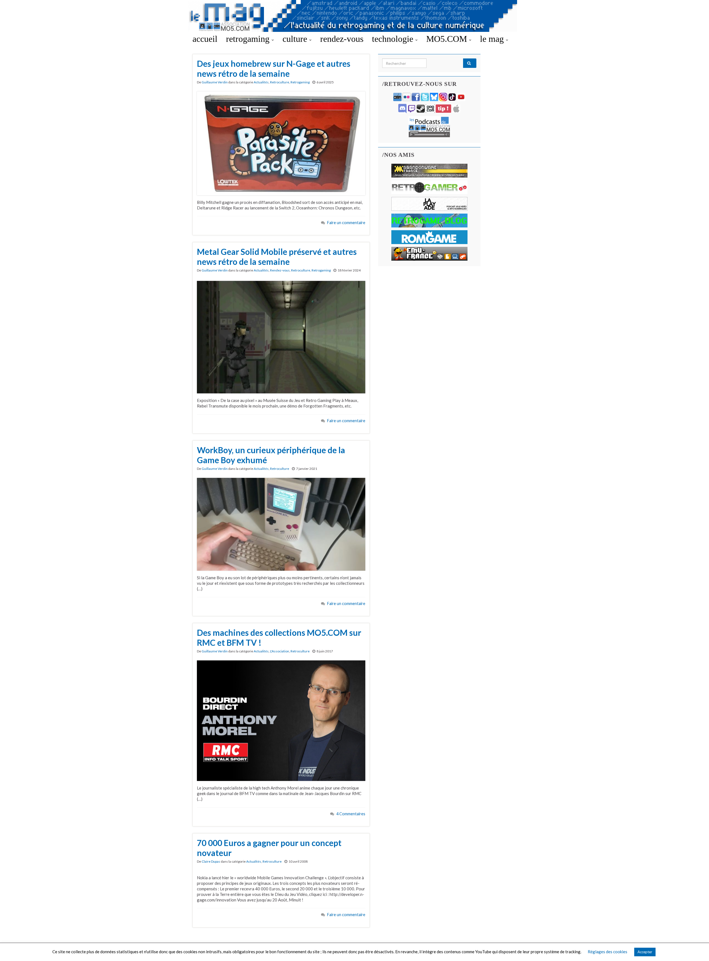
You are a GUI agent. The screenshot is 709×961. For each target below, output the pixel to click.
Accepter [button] (645, 952)
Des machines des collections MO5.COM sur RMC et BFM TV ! (279, 637)
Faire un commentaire (346, 222)
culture (295, 39)
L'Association (279, 651)
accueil (204, 39)
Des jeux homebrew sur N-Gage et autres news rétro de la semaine (273, 68)
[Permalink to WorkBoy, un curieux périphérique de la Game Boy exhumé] (281, 523)
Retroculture (279, 82)
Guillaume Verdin (215, 82)
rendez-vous (341, 39)
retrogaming (249, 39)
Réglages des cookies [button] (607, 951)
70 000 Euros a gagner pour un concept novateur (269, 848)
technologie (393, 39)
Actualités (261, 82)
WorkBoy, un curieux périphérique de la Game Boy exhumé (271, 455)
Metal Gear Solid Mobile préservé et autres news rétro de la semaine (277, 256)
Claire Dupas (211, 861)
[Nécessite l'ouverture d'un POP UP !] (429, 126)
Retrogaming (300, 82)
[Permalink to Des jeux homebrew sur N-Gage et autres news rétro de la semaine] (281, 142)
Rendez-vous (280, 270)
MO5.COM (447, 39)
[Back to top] (696, 948)
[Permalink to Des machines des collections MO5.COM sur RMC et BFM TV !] (281, 719)
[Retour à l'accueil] (354, 16)
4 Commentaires (350, 813)
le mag (493, 39)
